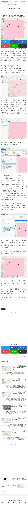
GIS (3, 309)
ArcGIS (8, 309)
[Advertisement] (14, 328)
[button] (25, 271)
